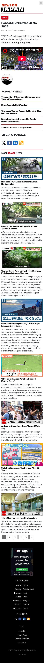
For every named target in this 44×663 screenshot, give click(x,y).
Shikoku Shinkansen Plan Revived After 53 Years (20, 469)
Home (18, 585)
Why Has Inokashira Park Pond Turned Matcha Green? (18, 380)
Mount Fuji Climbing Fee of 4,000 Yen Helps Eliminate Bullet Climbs (20, 324)
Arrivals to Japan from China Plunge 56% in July (20, 427)
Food (25, 593)
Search (25, 608)
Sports (25, 585)
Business (17, 593)
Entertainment (28, 589)
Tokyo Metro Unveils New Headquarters (19, 518)
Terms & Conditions (22, 639)
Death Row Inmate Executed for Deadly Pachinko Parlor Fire (18, 120)
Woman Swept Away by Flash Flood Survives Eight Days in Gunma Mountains (21, 272)
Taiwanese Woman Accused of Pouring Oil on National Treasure (21, 112)
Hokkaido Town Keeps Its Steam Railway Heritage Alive (19, 182)
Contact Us (22, 642)
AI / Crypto (17, 608)
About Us (22, 631)
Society (18, 589)
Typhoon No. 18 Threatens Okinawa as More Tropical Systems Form (20, 98)
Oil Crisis (26, 604)
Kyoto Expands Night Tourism (14, 105)
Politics (18, 597)
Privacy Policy (22, 635)
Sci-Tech (18, 604)
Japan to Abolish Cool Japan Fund (16, 127)
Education (17, 600)
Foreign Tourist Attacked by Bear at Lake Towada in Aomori (19, 227)
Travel (25, 597)
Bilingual (26, 600)
